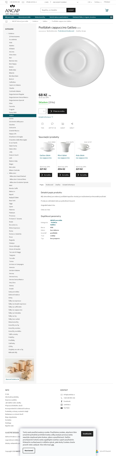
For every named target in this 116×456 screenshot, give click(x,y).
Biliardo (11, 73)
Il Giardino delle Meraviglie (18, 140)
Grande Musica (14, 131)
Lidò (10, 158)
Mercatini (12, 167)
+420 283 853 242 (69, 398)
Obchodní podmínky (60, 2)
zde (52, 445)
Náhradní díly (13, 352)
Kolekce (11, 33)
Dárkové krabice (14, 295)
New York (12, 201)
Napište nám (9, 426)
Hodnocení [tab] (49, 185)
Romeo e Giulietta (15, 234)
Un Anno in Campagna (16, 264)
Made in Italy (13, 161)
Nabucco (12, 191)
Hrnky (10, 298)
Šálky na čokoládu (15, 313)
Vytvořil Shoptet (105, 451)
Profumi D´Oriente (15, 219)
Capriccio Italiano (15, 85)
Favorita (12, 106)
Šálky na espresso (15, 301)
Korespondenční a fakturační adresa (17, 408)
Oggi (10, 203)
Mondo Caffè (13, 188)
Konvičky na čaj (14, 325)
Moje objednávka (11, 417)
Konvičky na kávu (14, 328)
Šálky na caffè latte (15, 307)
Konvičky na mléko (15, 331)
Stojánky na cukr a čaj (16, 349)
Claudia (11, 88)
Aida (10, 42)
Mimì (10, 185)
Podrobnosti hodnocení (66, 31)
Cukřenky (12, 343)
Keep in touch (13, 155)
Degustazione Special (16, 100)
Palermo (12, 210)
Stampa (11, 243)
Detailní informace (45, 117)
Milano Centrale (14, 170)
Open (11, 207)
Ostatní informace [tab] (69, 185)
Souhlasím (87, 434)
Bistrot (11, 79)
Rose (11, 237)
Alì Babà (11, 49)
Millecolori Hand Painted (18, 176)
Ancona (11, 52)
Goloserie (12, 128)
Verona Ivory (13, 277)
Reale (11, 222)
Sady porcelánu (14, 292)
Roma (11, 231)
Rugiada (12, 240)
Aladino (11, 46)
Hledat (71, 10)
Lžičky (11, 346)
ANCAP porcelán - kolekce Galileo (56, 222)
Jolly (10, 152)
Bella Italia (12, 70)
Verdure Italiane (14, 270)
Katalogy (8, 423)
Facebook (67, 401)
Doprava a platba (11, 400)
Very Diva (12, 283)
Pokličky (11, 337)
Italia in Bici (13, 149)
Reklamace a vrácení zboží (14, 414)
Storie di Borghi (14, 246)
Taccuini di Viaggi (15, 252)
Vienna (11, 286)
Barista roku (13, 61)
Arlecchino (12, 55)
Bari (10, 58)
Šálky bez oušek (14, 319)
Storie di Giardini (14, 249)
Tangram (12, 255)
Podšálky (12, 340)
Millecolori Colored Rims (18, 179)
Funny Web (13, 112)
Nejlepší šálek (14, 197)
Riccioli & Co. (13, 225)
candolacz (67, 405)
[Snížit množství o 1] (47, 112)
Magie (11, 164)
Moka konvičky (14, 322)
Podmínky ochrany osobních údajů (16, 411)
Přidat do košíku (59, 111)
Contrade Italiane (15, 91)
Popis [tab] (42, 185)
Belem (11, 67)
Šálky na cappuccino (15, 310)
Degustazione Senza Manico (18, 97)
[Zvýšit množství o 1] (47, 110)
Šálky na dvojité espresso (17, 304)
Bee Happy (13, 64)
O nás (46, 2)
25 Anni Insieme (14, 36)
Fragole (11, 109)
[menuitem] (9, 17)
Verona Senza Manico (16, 279)
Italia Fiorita (13, 146)
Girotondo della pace (16, 122)
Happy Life (12, 134)
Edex (10, 103)
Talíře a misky (13, 334)
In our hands (13, 143)
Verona (11, 273)
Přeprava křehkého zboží (13, 406)
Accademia (13, 39)
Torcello (12, 258)
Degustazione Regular (16, 94)
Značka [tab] (57, 185)
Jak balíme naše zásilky (13, 403)
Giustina (12, 125)
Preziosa (12, 216)
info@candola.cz (69, 395)
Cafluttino (12, 82)
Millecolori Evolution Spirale (19, 182)
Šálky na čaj (12, 316)
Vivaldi (11, 289)
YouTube (67, 408)
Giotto (11, 118)
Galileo (11, 115)
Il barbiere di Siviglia (16, 137)
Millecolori (12, 173)
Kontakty (8, 420)
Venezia (11, 267)
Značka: (81, 31)
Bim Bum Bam (13, 76)
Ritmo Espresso (14, 228)
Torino (11, 261)
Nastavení (29, 450)
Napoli (11, 194)
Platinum (12, 213)
